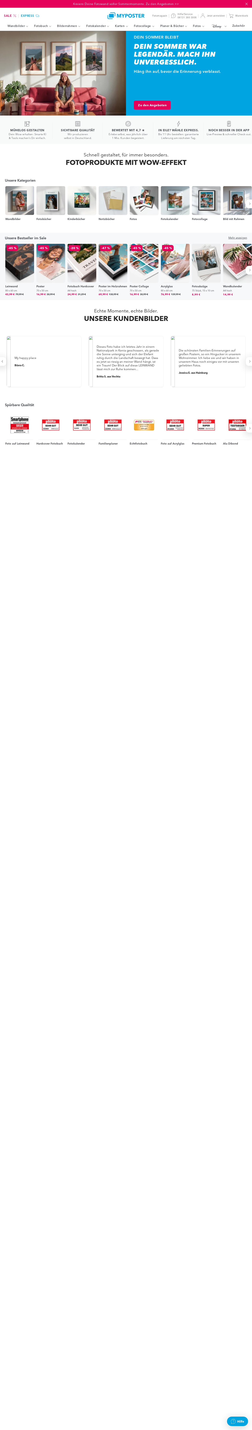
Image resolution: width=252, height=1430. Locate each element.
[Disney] (218, 26)
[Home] (126, 15)
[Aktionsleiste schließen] (246, 4)
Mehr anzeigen (237, 237)
